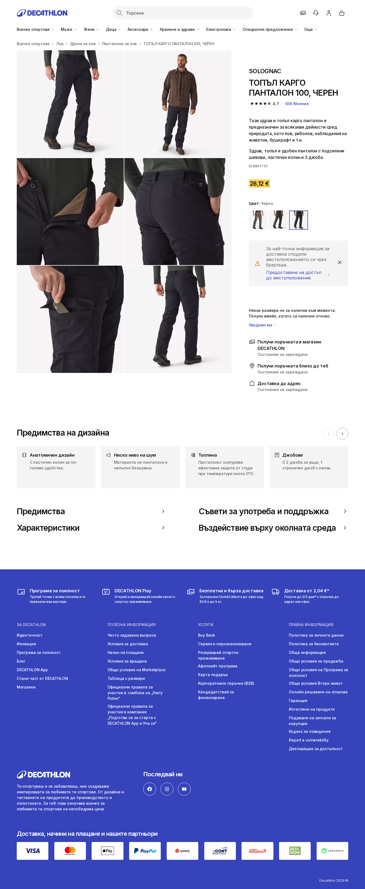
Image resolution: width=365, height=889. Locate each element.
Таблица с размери (126, 678)
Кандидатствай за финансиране (216, 695)
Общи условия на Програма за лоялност (318, 672)
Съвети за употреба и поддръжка (264, 511)
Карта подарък (212, 674)
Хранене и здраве (178, 29)
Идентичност (30, 635)
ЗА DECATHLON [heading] (31, 625)
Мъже (67, 29)
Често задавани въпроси (132, 635)
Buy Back (206, 635)
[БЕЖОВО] (258, 219)
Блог (21, 661)
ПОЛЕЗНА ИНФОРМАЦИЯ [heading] (132, 625)
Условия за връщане (127, 661)
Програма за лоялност (39, 652)
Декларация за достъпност (316, 748)
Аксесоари (138, 29)
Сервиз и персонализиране (225, 643)
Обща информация (307, 652)
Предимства (41, 511)
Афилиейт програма (217, 666)
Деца (111, 29)
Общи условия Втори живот (316, 683)
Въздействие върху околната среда (267, 528)
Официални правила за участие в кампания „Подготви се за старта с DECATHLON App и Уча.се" (132, 715)
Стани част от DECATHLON (42, 678)
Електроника (219, 29)
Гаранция (298, 700)
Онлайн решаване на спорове (318, 692)
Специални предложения (268, 29)
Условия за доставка (128, 643)
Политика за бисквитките (314, 643)
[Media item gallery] (124, 211)
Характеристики (48, 528)
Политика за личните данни (316, 635)
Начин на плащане (126, 652)
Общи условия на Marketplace (137, 669)
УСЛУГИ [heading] (205, 625)
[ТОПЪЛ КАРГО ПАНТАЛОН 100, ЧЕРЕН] (70, 104)
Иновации (26, 643)
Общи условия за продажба (316, 661)
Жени (90, 29)
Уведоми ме (261, 325)
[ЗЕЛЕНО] (278, 219)
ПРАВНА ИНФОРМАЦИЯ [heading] (311, 625)
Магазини (26, 687)
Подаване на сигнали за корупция (312, 721)
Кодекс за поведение (309, 731)
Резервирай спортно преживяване (218, 655)
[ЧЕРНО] (298, 219)
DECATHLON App (32, 669)
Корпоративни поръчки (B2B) (226, 683)
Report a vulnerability (309, 740)
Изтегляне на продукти (312, 709)
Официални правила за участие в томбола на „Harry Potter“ (135, 693)
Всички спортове (34, 29)
